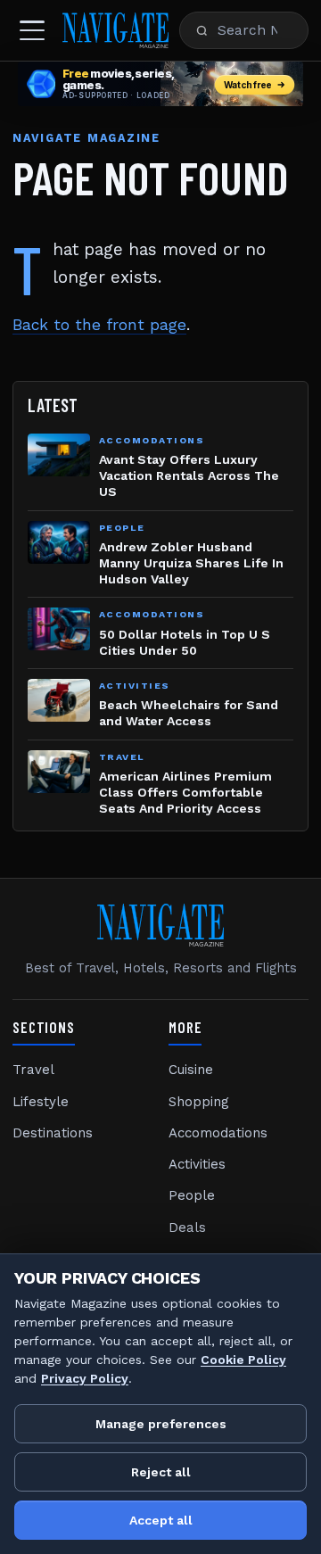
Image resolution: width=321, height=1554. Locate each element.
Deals (187, 1227)
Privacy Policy (84, 1378)
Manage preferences (160, 1424)
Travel (33, 1070)
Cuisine (191, 1070)
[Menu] (32, 30)
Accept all (161, 1520)
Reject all (161, 1472)
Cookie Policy (243, 1359)
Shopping (199, 1102)
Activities (197, 1164)
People (192, 1195)
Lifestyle (40, 1102)
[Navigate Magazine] (115, 30)
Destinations (52, 1133)
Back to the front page (99, 325)
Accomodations (218, 1133)
